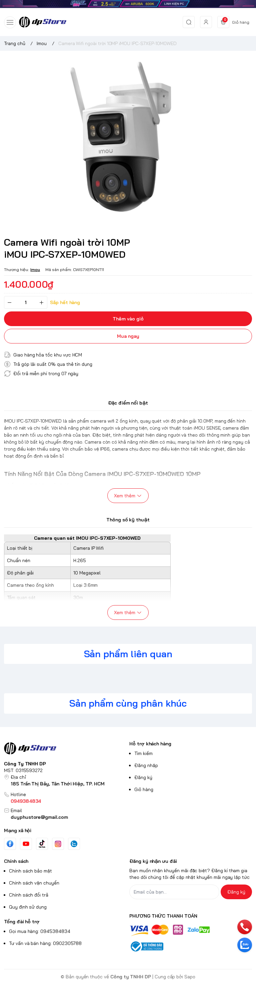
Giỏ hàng (143, 789)
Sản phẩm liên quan (128, 654)
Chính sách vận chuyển (34, 883)
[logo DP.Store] (65, 748)
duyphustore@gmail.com (39, 817)
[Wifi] (128, 4)
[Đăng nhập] (206, 22)
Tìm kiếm (143, 753)
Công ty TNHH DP (130, 977)
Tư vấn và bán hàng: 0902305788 (45, 943)
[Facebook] (10, 843)
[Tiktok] (42, 843)
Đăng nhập (146, 765)
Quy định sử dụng (28, 907)
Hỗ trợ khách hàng (150, 744)
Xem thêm (124, 496)
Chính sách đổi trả (28, 895)
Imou (35, 269)
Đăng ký (143, 777)
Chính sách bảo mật (30, 871)
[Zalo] (74, 843)
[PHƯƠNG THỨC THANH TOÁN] (190, 930)
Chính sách (16, 861)
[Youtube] (26, 843)
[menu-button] (10, 22)
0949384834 (26, 801)
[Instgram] (58, 843)
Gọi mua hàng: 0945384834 (39, 931)
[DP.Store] (43, 22)
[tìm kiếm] (188, 22)
